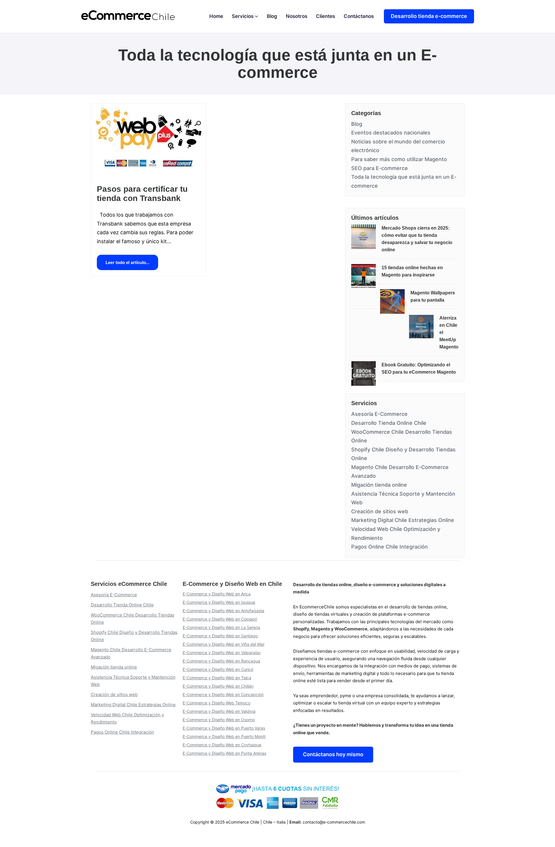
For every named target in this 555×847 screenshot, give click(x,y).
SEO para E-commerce (379, 168)
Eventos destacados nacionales (390, 133)
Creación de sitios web (379, 511)
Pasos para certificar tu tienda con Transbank (142, 193)
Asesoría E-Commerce (379, 414)
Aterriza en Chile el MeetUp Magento (448, 332)
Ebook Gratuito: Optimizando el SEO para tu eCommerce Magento (419, 368)
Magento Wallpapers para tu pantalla (432, 296)
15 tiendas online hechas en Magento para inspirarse (412, 271)
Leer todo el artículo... (127, 262)
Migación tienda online (379, 485)
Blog (356, 124)
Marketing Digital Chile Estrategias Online (402, 520)
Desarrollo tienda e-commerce (429, 16)
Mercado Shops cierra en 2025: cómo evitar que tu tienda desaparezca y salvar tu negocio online (417, 239)
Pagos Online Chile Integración (389, 547)
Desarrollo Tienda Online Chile (388, 423)
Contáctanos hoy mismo (333, 754)
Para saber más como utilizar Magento (399, 159)
